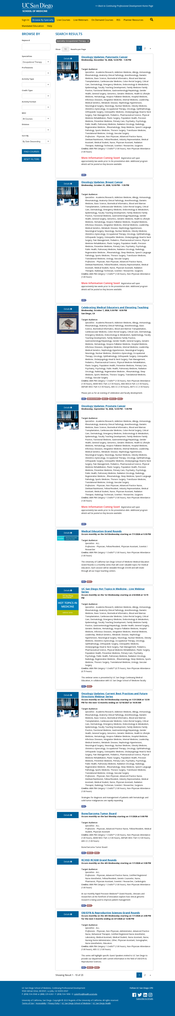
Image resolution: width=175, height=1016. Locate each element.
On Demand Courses (102, 19)
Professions (27, 67)
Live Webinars (80, 19)
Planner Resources (133, 19)
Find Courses (31, 151)
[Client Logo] (37, 11)
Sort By (25, 135)
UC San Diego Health (102, 1003)
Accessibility (41, 1003)
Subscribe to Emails (144, 998)
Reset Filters (31, 159)
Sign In (25, 19)
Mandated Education (33, 25)
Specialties (27, 56)
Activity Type (28, 79)
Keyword (26, 40)
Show (58, 49)
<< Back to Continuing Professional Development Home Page (124, 5)
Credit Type (27, 90)
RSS (118, 19)
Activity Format (29, 101)
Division (25, 124)
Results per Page (78, 49)
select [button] (48, 62)
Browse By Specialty (42, 19)
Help (49, 25)
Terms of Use (28, 1003)
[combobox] (34, 61)
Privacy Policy (54, 1003)
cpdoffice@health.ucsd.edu (85, 994)
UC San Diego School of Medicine (76, 1003)
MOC (24, 113)
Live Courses (63, 19)
